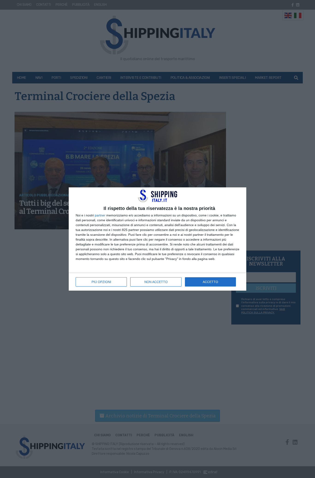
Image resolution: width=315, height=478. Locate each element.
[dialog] (157, 239)
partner (100, 215)
